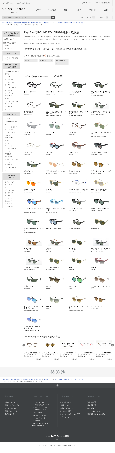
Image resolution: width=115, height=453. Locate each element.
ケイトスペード (9, 185)
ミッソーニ (8, 204)
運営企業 (90, 402)
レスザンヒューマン (11, 148)
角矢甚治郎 (8, 157)
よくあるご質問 (65, 411)
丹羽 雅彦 (8, 154)
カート (103, 17)
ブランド (92, 10)
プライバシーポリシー (95, 411)
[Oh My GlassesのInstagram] (63, 372)
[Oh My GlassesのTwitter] (52, 372)
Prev (23, 345)
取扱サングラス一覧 (12, 405)
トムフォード (9, 79)
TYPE (7, 74)
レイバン (7, 77)
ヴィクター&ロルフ (11, 82)
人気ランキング (9, 39)
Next (112, 345)
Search (53, 17)
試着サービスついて (41, 409)
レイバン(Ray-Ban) (88, 37)
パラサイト (8, 198)
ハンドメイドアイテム (12, 101)
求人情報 (90, 405)
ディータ (7, 170)
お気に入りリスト (87, 17)
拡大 (38, 359)
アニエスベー (9, 165)
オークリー (8, 143)
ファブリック (9, 206)
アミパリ (7, 109)
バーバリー (8, 96)
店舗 (105, 10)
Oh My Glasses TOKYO (12, 71)
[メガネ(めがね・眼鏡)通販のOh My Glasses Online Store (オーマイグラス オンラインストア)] (57, 437)
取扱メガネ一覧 (10, 402)
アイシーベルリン (10, 87)
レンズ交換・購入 (11, 408)
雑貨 (65, 10)
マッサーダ (8, 104)
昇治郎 (7, 98)
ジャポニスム (9, 193)
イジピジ (7, 162)
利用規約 (90, 408)
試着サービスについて (68, 408)
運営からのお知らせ (39, 415)
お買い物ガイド (86, 3)
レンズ (79, 10)
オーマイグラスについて (41, 402)
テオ (6, 187)
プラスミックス (9, 190)
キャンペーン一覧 (40, 418)
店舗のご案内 (37, 412)
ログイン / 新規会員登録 (103, 3)
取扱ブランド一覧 (11, 411)
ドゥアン (7, 85)
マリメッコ (8, 106)
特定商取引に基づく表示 (96, 414)
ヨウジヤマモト (9, 93)
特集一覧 (37, 420)
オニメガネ (8, 90)
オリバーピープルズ (11, 127)
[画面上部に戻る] (57, 385)
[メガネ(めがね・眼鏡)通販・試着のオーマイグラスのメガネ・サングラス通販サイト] (13, 10)
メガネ (38, 10)
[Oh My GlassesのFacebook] (58, 372)
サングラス (52, 10)
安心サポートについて (41, 407)
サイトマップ (64, 417)
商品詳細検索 (9, 414)
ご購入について (65, 405)
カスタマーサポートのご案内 (70, 414)
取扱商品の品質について (42, 405)
